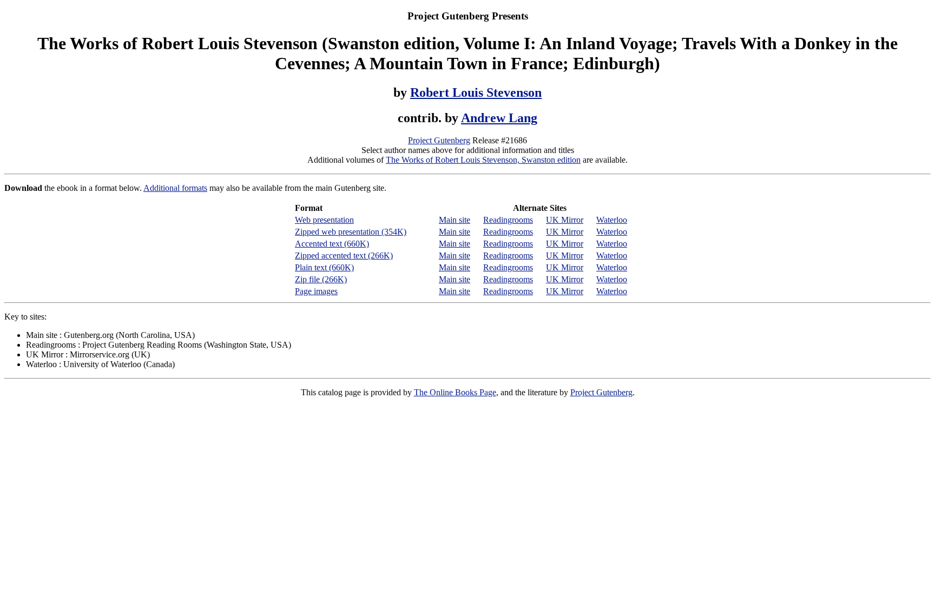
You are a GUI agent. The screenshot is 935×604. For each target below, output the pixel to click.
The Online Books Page (455, 392)
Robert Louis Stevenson (476, 92)
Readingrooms (508, 219)
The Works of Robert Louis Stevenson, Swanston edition (483, 159)
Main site (454, 219)
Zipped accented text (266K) (344, 255)
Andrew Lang (499, 118)
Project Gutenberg (439, 140)
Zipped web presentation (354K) (350, 231)
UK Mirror (564, 219)
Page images (316, 291)
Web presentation (324, 219)
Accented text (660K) (332, 243)
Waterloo (611, 219)
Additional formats (175, 188)
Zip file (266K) (321, 279)
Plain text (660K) (324, 267)
